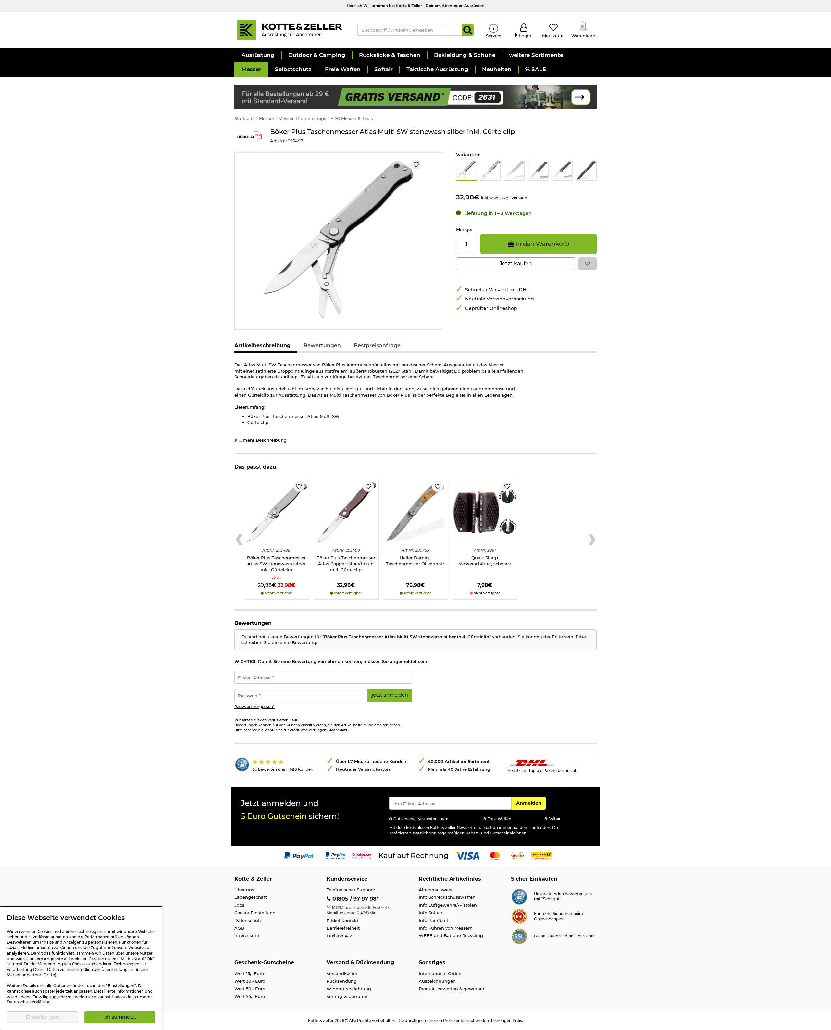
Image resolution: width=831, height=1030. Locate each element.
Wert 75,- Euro (249, 996)
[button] (257, 55)
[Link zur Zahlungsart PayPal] (299, 855)
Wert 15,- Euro (249, 973)
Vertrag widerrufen (347, 996)
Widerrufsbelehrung (349, 988)
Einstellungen (42, 1017)
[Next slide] (592, 539)
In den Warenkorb (541, 244)
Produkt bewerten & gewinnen (452, 988)
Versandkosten (343, 973)
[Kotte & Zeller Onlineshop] (289, 29)
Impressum (246, 935)
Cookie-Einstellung (255, 912)
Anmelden (531, 803)
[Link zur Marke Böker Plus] (249, 137)
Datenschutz (248, 920)
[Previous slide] (239, 539)
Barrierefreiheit (343, 928)
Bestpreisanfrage (377, 345)
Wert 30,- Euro (249, 981)
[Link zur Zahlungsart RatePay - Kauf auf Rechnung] (362, 855)
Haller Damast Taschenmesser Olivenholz (415, 560)
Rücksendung (342, 981)
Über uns (244, 889)
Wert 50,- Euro (249, 988)
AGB (239, 928)
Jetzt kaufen (516, 264)
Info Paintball (433, 920)
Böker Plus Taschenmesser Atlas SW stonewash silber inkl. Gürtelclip (276, 563)
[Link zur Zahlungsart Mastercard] (495, 855)
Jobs (239, 905)
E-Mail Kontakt (342, 920)
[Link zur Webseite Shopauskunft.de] (519, 896)
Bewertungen (322, 345)
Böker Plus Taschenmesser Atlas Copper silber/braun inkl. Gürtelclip (345, 563)
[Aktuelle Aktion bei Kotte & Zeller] (415, 96)
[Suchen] (468, 30)
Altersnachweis (435, 889)
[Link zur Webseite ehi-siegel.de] (519, 916)
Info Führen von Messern (446, 928)
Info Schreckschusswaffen (447, 897)
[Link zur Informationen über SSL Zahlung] (519, 935)
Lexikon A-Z (340, 935)
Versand (519, 198)
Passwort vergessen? (254, 707)
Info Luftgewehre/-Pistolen (448, 905)
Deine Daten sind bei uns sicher (564, 936)
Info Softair (430, 912)
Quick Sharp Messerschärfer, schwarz (484, 560)
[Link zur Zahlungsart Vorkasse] (517, 855)
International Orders (441, 973)
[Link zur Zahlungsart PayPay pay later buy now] (335, 855)
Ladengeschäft (250, 897)
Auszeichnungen (437, 981)
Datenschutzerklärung (29, 1002)
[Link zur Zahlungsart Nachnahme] (541, 855)
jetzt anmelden (390, 695)
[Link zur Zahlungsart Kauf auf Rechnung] (413, 855)
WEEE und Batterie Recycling (451, 935)
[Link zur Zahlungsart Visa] (467, 855)
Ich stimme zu (120, 1017)
